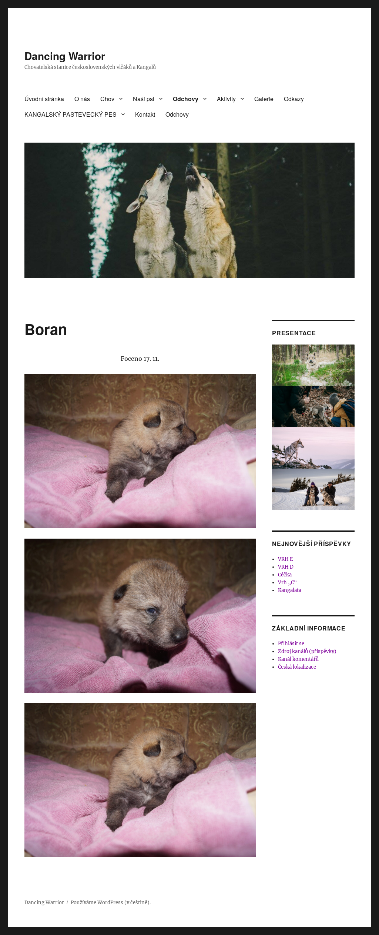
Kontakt (145, 114)
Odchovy (185, 98)
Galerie (264, 98)
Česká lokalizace (297, 667)
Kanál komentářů (298, 659)
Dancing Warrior (64, 55)
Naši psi (143, 98)
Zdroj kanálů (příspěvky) (307, 651)
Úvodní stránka (44, 98)
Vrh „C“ (287, 582)
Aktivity (226, 98)
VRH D (286, 567)
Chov (107, 98)
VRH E (285, 559)
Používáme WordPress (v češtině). (111, 902)
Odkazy (294, 98)
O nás (82, 98)
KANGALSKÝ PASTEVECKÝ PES (70, 114)
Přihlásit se (291, 643)
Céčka (285, 575)
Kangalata (289, 590)
